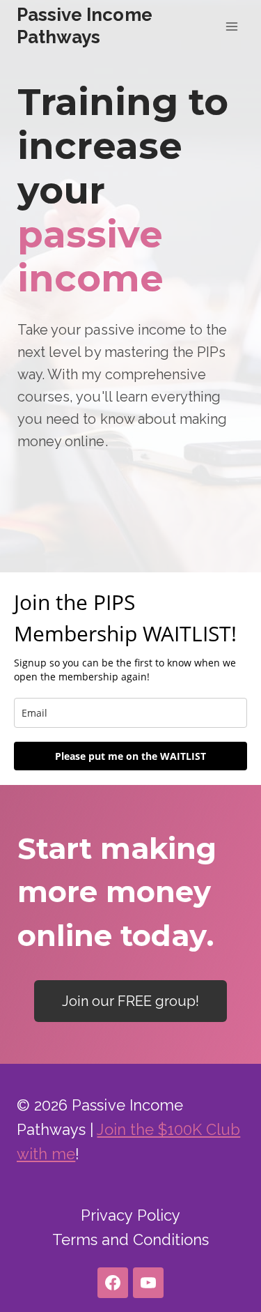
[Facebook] (112, 1282)
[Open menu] (231, 26)
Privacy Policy (130, 1215)
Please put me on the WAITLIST (130, 756)
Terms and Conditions (130, 1239)
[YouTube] (148, 1282)
